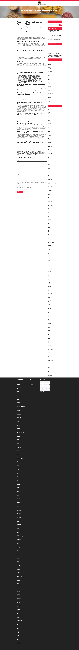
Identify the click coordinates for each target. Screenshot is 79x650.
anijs (48, 116)
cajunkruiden (50, 139)
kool (48, 238)
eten (48, 167)
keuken (18, 495)
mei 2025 (49, 82)
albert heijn (49, 112)
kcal (48, 216)
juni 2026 (49, 64)
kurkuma (49, 253)
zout (18, 646)
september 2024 (50, 93)
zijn (48, 371)
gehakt (49, 178)
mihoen (18, 543)
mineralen (26, 153)
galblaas (49, 176)
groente (49, 193)
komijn (49, 235)
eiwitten (23, 152)
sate (48, 301)
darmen (49, 149)
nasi (17, 550)
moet (48, 272)
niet (48, 278)
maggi (49, 261)
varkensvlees (19, 598)
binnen (49, 131)
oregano (49, 282)
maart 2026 (49, 68)
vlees (48, 344)
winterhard (49, 364)
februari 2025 (50, 86)
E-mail (18, 174)
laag (18, 528)
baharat (49, 120)
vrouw (49, 352)
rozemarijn (49, 300)
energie (49, 164)
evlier (18, 443)
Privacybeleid (31, 384)
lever (48, 257)
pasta (49, 285)
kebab (18, 491)
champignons (50, 141)
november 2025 (50, 74)
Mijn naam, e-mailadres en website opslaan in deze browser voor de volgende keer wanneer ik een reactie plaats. (31, 183)
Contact (23, 3)
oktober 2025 (50, 75)
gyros (18, 469)
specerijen (49, 308)
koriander (49, 245)
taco (18, 587)
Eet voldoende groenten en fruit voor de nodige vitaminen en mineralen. (29, 76)
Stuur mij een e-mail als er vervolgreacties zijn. (24, 187)
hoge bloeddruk (50, 204)
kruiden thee (49, 249)
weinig (18, 635)
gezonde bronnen (37, 152)
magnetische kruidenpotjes (52, 263)
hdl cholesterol (50, 201)
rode (48, 294)
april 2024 (49, 100)
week (48, 357)
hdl (48, 200)
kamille (49, 212)
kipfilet (49, 230)
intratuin (49, 211)
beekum (49, 124)
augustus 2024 (50, 94)
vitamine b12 (50, 342)
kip (48, 226)
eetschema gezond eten (20, 432)
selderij (49, 304)
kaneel (49, 213)
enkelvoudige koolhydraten (28, 152)
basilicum (49, 123)
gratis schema (50, 190)
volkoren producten (29, 154)
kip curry (49, 227)
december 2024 (50, 89)
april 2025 (49, 83)
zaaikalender (50, 370)
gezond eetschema (20, 458)
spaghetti (49, 307)
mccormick (49, 267)
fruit (33, 152)
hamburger (49, 198)
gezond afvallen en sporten (52, 183)
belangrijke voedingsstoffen (27, 151)
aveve (49, 117)
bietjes (49, 130)
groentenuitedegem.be (41, 4)
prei (48, 289)
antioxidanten (21, 151)
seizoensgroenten (19, 576)
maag (18, 532)
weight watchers (50, 360)
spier (48, 309)
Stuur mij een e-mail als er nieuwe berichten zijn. (24, 189)
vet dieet (49, 335)
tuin (48, 319)
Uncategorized (50, 320)
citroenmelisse (50, 146)
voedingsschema (50, 349)
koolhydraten (22, 153)
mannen (49, 264)
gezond (49, 182)
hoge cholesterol (50, 205)
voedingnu (49, 345)
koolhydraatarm (50, 241)
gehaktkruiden (50, 179)
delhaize (49, 150)
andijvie (49, 115)
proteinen (18, 565)
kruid (48, 246)
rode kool (49, 298)
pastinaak (49, 286)
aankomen (49, 108)
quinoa (29, 153)
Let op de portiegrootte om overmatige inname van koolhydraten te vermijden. (31, 79)
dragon (49, 156)
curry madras (19, 421)
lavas (48, 256)
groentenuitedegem (51, 52)
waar (18, 628)
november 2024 (50, 90)
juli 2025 (49, 79)
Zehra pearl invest (50, 55)
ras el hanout (50, 293)
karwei (49, 215)
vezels (31, 153)
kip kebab (18, 502)
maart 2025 (49, 85)
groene (18, 465)
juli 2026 (49, 63)
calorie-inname (37, 151)
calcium (33, 151)
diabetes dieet (50, 153)
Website (18, 178)
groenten (18, 153)
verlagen (49, 330)
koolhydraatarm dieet (51, 242)
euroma (49, 168)
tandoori (49, 315)
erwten (49, 165)
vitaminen (34, 153)
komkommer (50, 237)
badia (49, 119)
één (48, 157)
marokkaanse (19, 539)
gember (18, 454)
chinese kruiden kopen (51, 145)
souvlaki (49, 305)
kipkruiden (49, 231)
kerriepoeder (50, 219)
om (17, 554)
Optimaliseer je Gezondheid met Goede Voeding (54, 35)
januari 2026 (50, 71)
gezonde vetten (42, 152)
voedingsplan (50, 348)
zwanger (49, 374)
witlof (18, 639)
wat (48, 356)
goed (48, 187)
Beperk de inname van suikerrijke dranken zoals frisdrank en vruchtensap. (30, 77)
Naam (18, 171)
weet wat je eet (50, 359)
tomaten (18, 591)
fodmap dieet (19, 447)
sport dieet (49, 312)
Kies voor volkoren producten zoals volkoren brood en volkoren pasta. (29, 75)
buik (48, 138)
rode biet (49, 296)
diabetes (49, 152)
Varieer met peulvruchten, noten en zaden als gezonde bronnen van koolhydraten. (31, 78)
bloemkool (49, 135)
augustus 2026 (50, 61)
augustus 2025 (50, 78)
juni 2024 (49, 97)
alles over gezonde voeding (52, 113)
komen (49, 234)
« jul (40, 393)
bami (18, 395)
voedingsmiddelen (50, 346)
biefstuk (49, 128)
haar (48, 197)
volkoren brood (24, 154)
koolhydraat (19, 513)
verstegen (49, 333)
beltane (18, 399)
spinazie (49, 311)
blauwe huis (49, 134)
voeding (37, 153)
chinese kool (19, 417)
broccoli (18, 410)
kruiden (49, 248)
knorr (18, 506)
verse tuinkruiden (50, 331)
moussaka (49, 274)
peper (18, 561)
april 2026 (49, 67)
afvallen (18, 384)
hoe (17, 476)
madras (49, 260)
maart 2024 (49, 101)
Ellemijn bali (49, 49)
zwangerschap (50, 375)
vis (48, 341)
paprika (49, 283)
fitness (49, 172)
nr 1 (48, 279)
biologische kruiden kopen (21, 406)
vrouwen (49, 353)
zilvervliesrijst (35, 154)
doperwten (49, 154)
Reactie (18, 160)
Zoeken (50, 21)
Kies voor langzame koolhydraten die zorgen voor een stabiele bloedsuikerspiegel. (31, 80)
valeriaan (49, 322)
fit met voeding (50, 171)
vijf (17, 613)
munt (48, 275)
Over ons (18, 3)
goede (49, 189)
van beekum (49, 323)
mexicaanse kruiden (51, 268)
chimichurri (49, 142)
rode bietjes (49, 297)
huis (48, 209)
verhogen (18, 602)
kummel (49, 252)
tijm (48, 316)
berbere (49, 127)
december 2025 (50, 72)
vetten (49, 337)
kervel (49, 220)
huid (48, 208)
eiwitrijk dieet (50, 161)
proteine (49, 290)
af (48, 109)
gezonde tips (50, 186)
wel (48, 363)
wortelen (49, 368)
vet (48, 334)
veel (48, 326)
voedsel (18, 624)
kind (48, 223)
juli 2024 (49, 96)
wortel (49, 367)
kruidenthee (49, 250)
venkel (49, 327)
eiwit (48, 160)
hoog (18, 480)
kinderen (49, 224)
